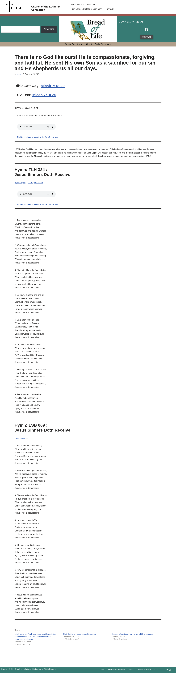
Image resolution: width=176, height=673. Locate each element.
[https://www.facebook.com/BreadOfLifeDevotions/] (146, 30)
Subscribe (49, 29)
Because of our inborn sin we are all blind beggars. (132, 634)
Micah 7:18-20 (53, 86)
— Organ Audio (35, 183)
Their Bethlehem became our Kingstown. (79, 634)
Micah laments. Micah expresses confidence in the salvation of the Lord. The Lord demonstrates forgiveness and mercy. (35, 636)
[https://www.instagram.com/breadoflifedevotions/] (170, 670)
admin (19, 74)
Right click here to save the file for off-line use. (37, 137)
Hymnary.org (20, 183)
